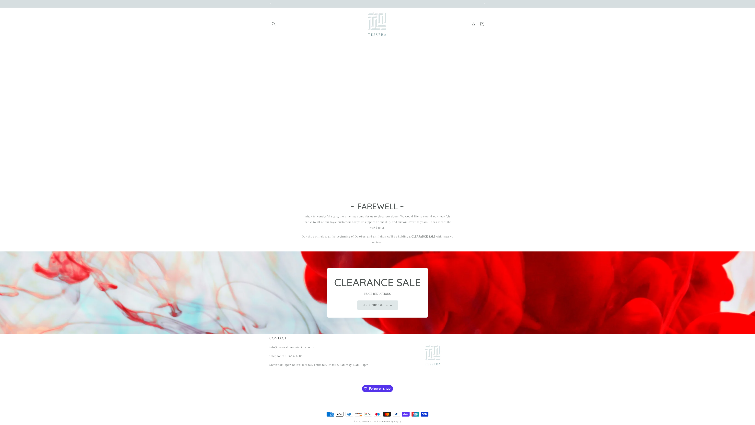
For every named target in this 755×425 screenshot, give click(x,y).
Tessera (365, 421)
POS (371, 421)
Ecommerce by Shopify (390, 421)
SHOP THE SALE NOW (377, 305)
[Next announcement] (484, 3)
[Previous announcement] (270, 3)
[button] (273, 24)
